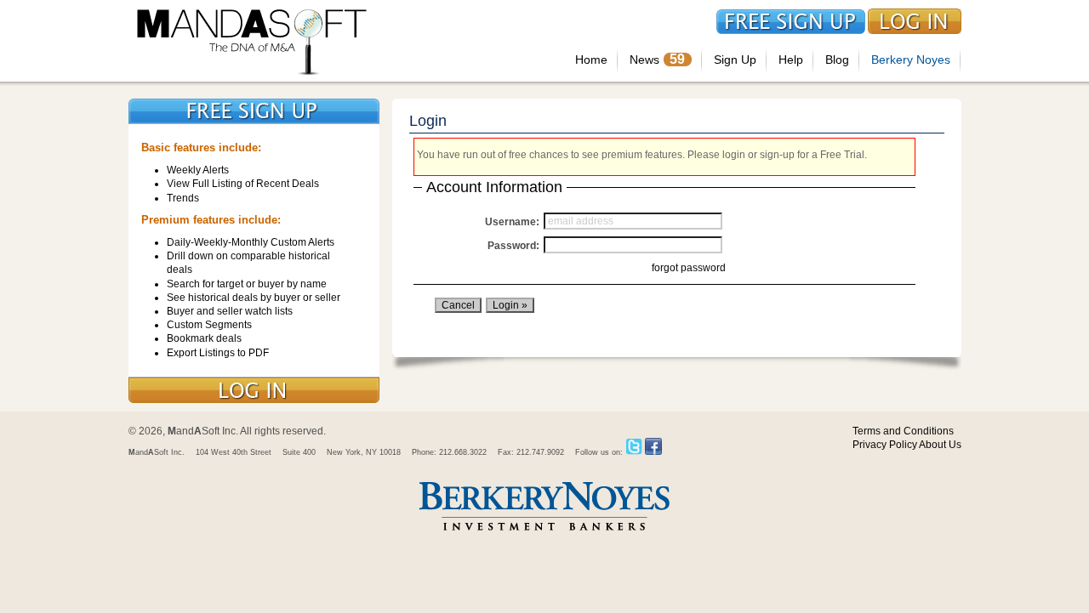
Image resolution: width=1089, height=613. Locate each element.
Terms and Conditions (903, 431)
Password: (513, 246)
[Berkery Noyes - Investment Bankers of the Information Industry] (544, 532)
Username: (512, 222)
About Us (940, 445)
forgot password (689, 268)
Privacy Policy (884, 445)
